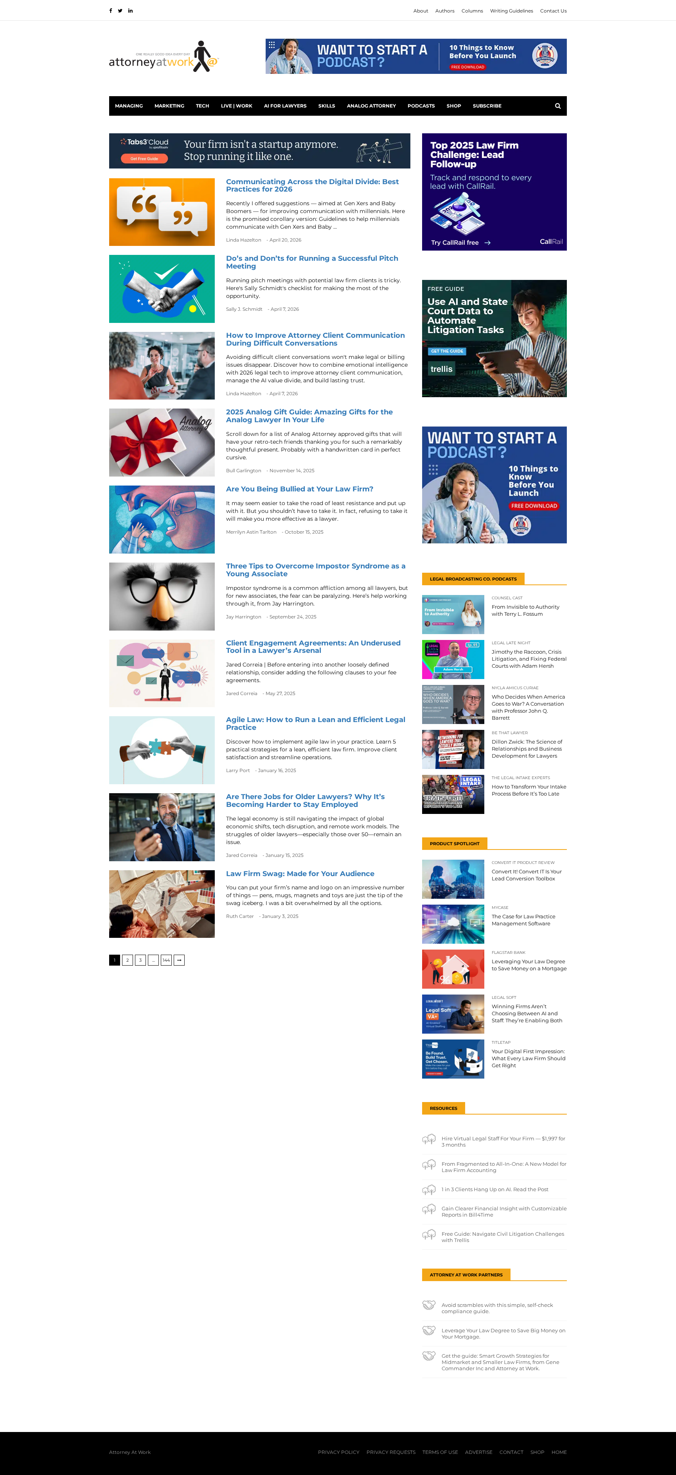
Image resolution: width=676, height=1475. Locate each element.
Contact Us (553, 11)
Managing (129, 106)
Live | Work (236, 106)
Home (559, 1452)
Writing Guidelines (511, 11)
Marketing (169, 106)
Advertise (479, 1452)
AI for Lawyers (285, 106)
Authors (445, 11)
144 (166, 960)
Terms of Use (440, 1452)
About (421, 11)
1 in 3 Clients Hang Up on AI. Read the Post (495, 1189)
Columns (472, 11)
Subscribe (487, 106)
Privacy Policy (339, 1452)
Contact (511, 1452)
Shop (454, 106)
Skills (326, 106)
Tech (202, 106)
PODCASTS (421, 106)
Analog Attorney (371, 106)
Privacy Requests (391, 1452)
